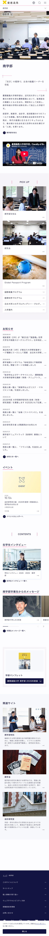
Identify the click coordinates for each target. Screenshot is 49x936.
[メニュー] (45, 2)
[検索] (39, 2)
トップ (5, 875)
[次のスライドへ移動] (43, 626)
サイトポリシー (40, 923)
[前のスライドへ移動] (38, 626)
